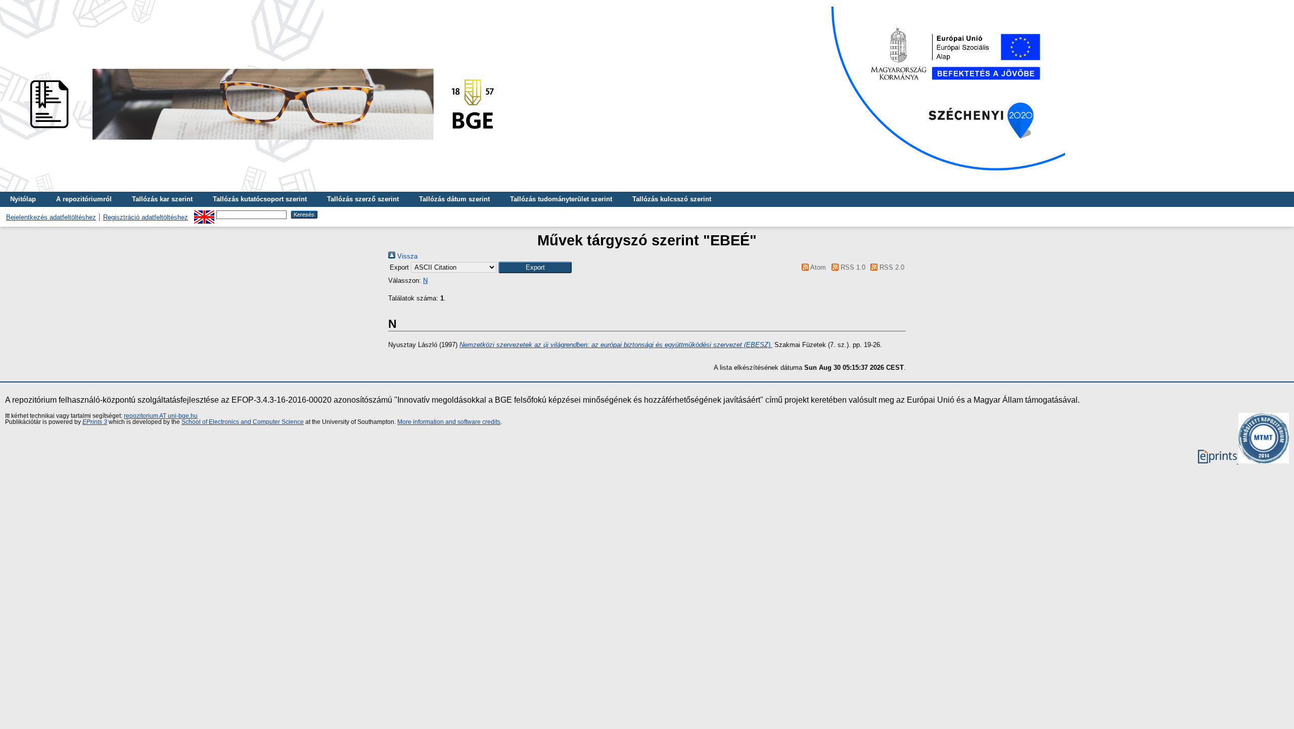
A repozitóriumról (84, 199)
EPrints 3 (94, 422)
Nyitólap (23, 199)
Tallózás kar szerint (162, 199)
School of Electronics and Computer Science (242, 422)
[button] (535, 267)
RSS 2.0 (890, 267)
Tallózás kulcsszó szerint (671, 199)
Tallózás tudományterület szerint (561, 199)
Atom (817, 267)
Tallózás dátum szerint (454, 199)
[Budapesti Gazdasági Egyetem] (258, 142)
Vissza (406, 256)
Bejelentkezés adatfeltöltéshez (51, 217)
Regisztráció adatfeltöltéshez (145, 217)
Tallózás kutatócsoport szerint (260, 199)
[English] (204, 214)
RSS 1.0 (852, 267)
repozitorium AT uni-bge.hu (161, 416)
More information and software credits (448, 422)
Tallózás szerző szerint (363, 199)
